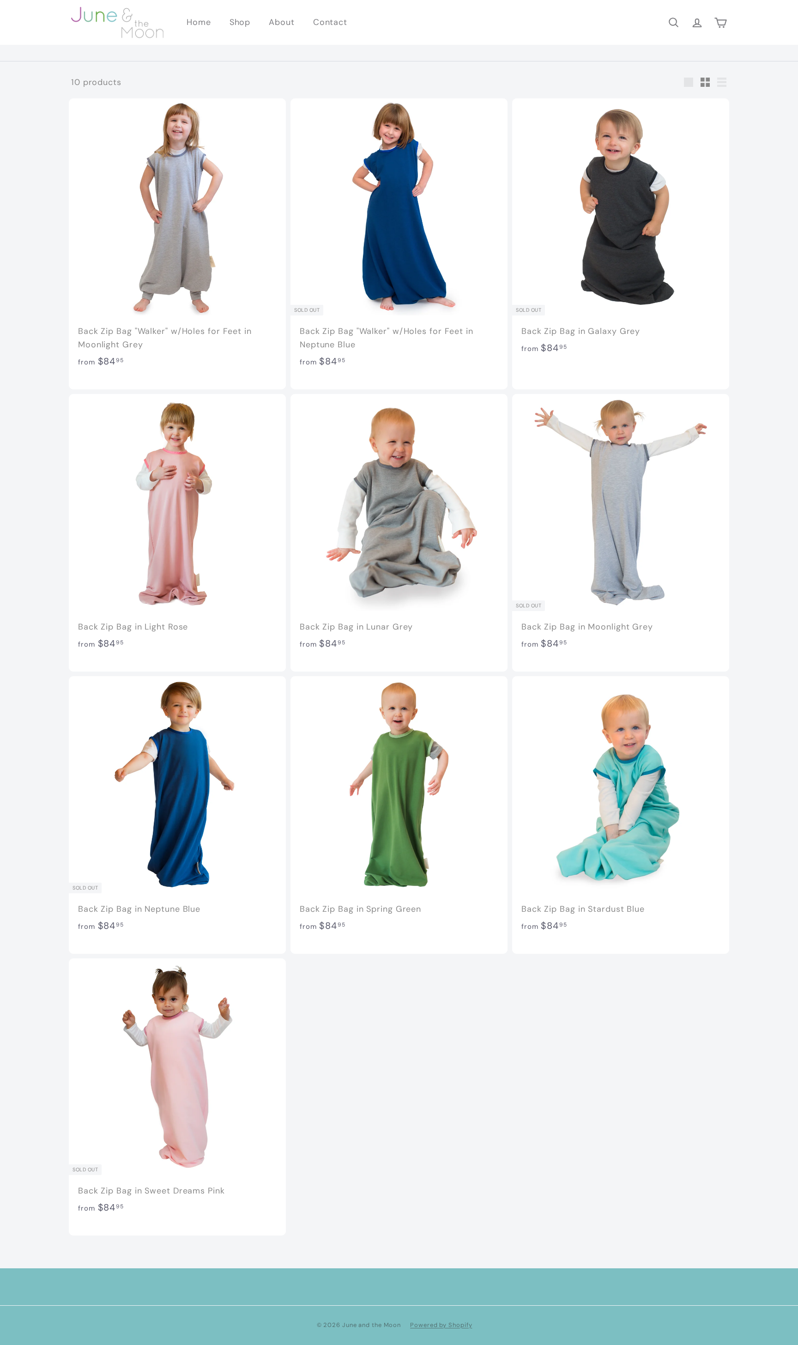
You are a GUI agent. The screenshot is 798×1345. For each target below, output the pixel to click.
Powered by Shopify (441, 1325)
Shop (240, 22)
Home (199, 22)
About (282, 22)
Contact (330, 22)
